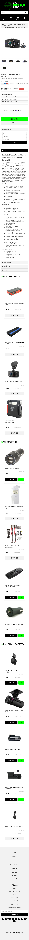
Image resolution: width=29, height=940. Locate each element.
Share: (3, 83)
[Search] (26, 12)
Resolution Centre (14, 862)
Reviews (5, 270)
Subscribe (13, 914)
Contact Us (14, 875)
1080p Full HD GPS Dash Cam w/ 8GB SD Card (14, 711)
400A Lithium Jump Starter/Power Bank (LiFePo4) (14, 304)
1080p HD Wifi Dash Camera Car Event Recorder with (14, 788)
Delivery (14, 888)
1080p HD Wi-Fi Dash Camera (12, 749)
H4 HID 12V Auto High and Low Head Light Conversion (14, 546)
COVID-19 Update (15, 881)
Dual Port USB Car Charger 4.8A (12, 468)
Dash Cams (7, 25)
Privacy (14, 894)
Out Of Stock (14, 315)
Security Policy (14, 900)
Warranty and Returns (14, 891)
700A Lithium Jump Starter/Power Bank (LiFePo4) (14, 343)
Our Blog (15, 878)
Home (3, 24)
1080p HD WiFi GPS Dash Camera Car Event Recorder (14, 827)
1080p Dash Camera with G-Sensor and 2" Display (14, 671)
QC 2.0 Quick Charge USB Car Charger (14, 624)
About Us (14, 872)
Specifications (6, 266)
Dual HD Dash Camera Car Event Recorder (14, 27)
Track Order (14, 859)
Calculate (15, 142)
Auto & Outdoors (11, 24)
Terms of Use (14, 897)
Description (6, 150)
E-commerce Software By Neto (14, 933)
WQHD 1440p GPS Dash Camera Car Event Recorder (14, 382)
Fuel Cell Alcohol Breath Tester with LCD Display (14, 507)
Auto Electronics (21, 24)
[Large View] (4, 61)
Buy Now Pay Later (14, 864)
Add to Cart (11, 479)
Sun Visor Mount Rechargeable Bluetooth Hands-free (12, 586)
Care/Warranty (7, 262)
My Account (14, 856)
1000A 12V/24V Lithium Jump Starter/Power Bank (12, 422)
